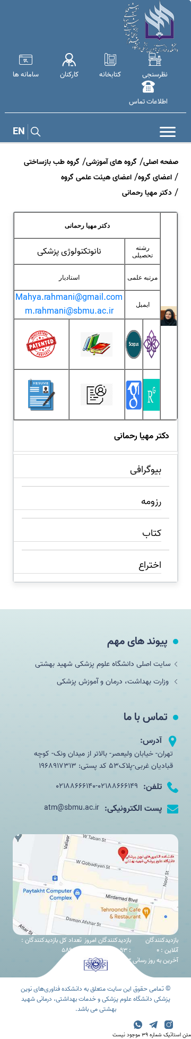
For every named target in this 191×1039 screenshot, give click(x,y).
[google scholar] (133, 408)
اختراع (149, 565)
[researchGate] (151, 408)
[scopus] (133, 358)
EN (19, 132)
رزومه (151, 501)
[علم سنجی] (151, 356)
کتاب (151, 533)
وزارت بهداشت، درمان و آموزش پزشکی (114, 682)
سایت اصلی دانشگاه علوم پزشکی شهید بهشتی (103, 664)
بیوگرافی (145, 470)
